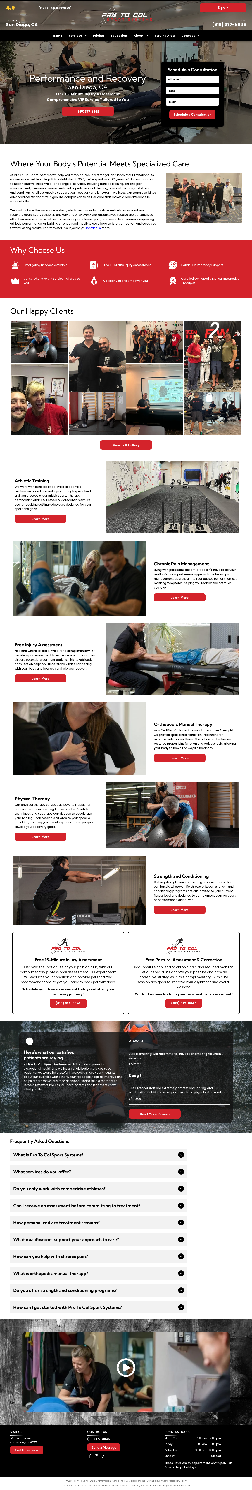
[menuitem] (85, 35)
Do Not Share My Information (96, 1480)
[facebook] (90, 1457)
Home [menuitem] (57, 36)
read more (221, 1092)
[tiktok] (103, 1457)
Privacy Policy (72, 1480)
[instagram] (96, 1457)
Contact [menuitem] (188, 36)
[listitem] (68, 973)
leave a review (34, 1085)
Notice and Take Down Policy (145, 1480)
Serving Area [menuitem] (165, 36)
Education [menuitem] (119, 36)
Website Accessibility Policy (174, 1480)
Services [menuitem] (75, 36)
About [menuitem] (139, 36)
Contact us (93, 228)
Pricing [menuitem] (98, 36)
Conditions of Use (121, 1480)
